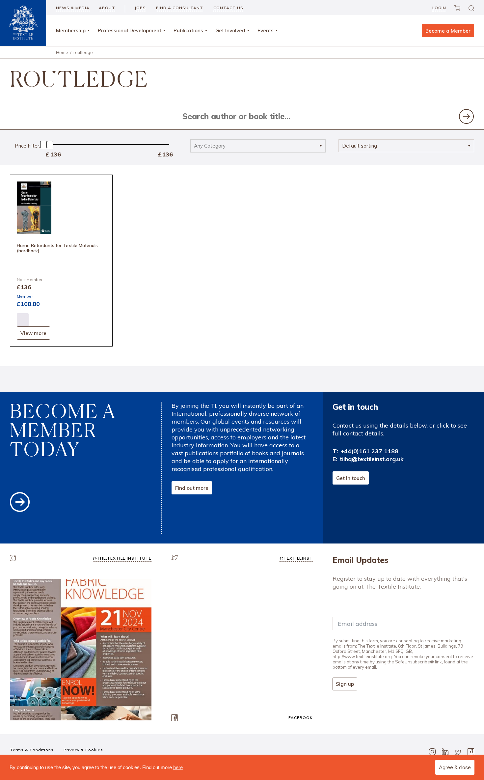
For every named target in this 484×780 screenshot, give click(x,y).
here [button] (178, 767)
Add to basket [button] (23, 319)
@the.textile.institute (122, 558)
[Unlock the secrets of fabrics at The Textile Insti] (80, 649)
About (107, 7)
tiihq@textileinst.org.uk (372, 459)
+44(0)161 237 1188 (369, 451)
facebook (300, 717)
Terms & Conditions (32, 749)
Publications (188, 30)
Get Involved (230, 30)
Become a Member (448, 31)
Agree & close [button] (455, 767)
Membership (71, 30)
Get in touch (350, 478)
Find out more (191, 488)
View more (33, 333)
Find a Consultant (179, 7)
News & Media (73, 7)
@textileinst (296, 558)
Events (265, 30)
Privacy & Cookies (83, 749)
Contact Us (228, 7)
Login (439, 7)
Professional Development (129, 30)
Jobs (140, 7)
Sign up (345, 684)
